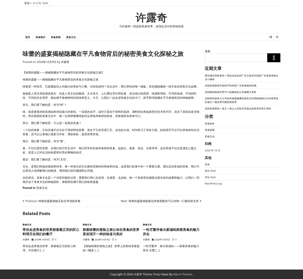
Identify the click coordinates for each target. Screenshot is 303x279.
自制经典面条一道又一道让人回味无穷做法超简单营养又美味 (238, 108)
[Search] (277, 37)
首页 (27, 37)
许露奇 (151, 17)
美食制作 (40, 37)
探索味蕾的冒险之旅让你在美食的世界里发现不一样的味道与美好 (111, 231)
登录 (207, 164)
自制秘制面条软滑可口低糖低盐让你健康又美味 (230, 92)
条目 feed (210, 170)
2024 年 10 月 (212, 150)
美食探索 (56, 37)
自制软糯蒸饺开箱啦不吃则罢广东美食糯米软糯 (230, 85)
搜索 (207, 51)
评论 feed (210, 177)
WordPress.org (213, 183)
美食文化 (71, 37)
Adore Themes (182, 274)
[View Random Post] (270, 37)
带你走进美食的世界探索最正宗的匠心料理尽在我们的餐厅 (51, 231)
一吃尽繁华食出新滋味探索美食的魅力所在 (171, 231)
